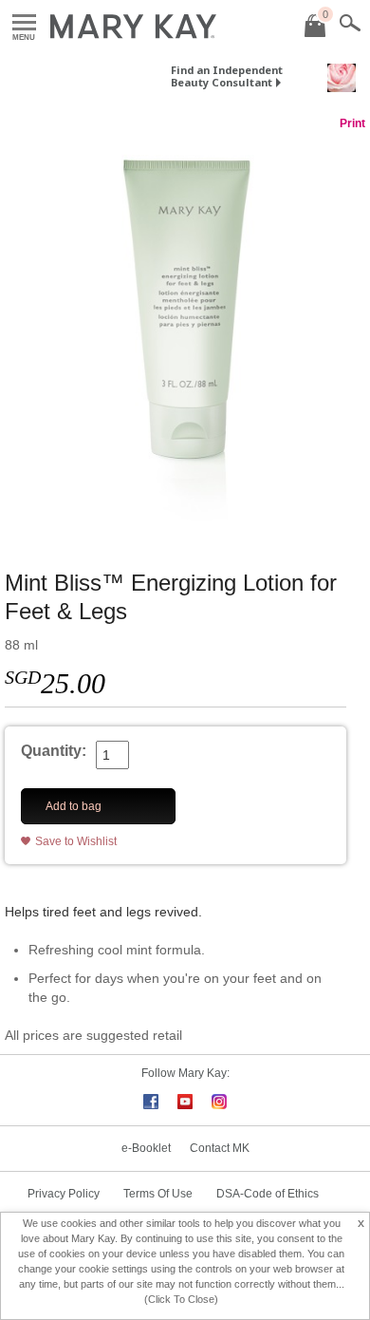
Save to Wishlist (76, 841)
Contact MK (220, 1148)
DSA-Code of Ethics (267, 1193)
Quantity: (53, 751)
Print (352, 123)
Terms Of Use (158, 1193)
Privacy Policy (64, 1193)
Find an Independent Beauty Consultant (227, 76)
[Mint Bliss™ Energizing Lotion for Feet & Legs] (185, 331)
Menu (24, 23)
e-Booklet (146, 1148)
